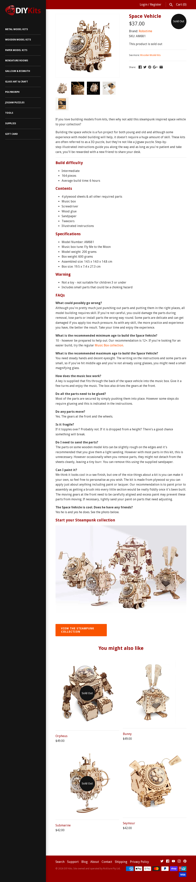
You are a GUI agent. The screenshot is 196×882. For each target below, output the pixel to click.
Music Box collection (109, 345)
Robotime (145, 31)
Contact (107, 862)
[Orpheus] (87, 663)
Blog (84, 862)
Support (73, 862)
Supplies (10, 123)
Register (155, 4)
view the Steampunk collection (77, 630)
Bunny (127, 734)
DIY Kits (68, 868)
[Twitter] (161, 862)
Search (60, 862)
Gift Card (11, 134)
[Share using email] (161, 67)
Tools (9, 113)
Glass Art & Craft (16, 81)
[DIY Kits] (23, 10)
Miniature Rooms (16, 60)
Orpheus (61, 736)
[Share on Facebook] (140, 67)
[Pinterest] (184, 862)
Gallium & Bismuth (17, 71)
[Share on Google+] (155, 67)
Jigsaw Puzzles (14, 102)
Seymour (129, 823)
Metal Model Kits (16, 29)
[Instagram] (179, 862)
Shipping (121, 862)
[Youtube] (173, 862)
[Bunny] (154, 663)
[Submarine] (87, 754)
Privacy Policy (139, 862)
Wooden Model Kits (18, 39)
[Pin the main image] (149, 67)
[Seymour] (154, 752)
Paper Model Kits (16, 50)
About (94, 862)
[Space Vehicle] (87, 16)
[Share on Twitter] (144, 67)
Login (143, 4)
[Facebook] (167, 862)
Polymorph (12, 92)
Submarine (63, 825)
